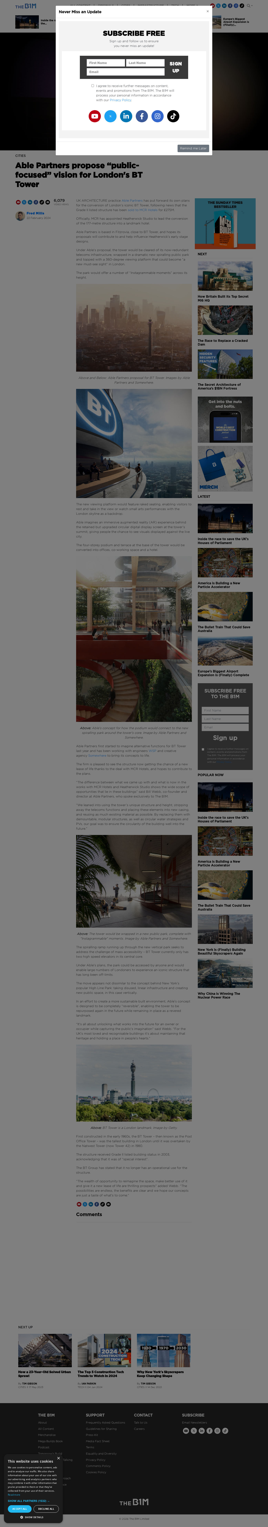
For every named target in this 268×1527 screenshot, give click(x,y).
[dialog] (33, 1488)
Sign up (176, 67)
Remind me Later (193, 148)
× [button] (58, 1458)
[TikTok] (173, 116)
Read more (14, 1494)
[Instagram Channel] (157, 116)
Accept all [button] (19, 1509)
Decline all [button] (46, 1509)
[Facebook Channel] (142, 116)
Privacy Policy (120, 100)
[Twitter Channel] (110, 116)
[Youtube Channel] (95, 116)
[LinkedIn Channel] (126, 116)
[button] (33, 1501)
